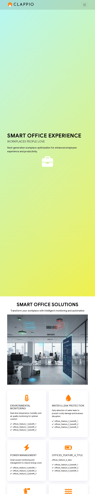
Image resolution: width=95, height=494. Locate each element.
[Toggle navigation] (84, 4)
